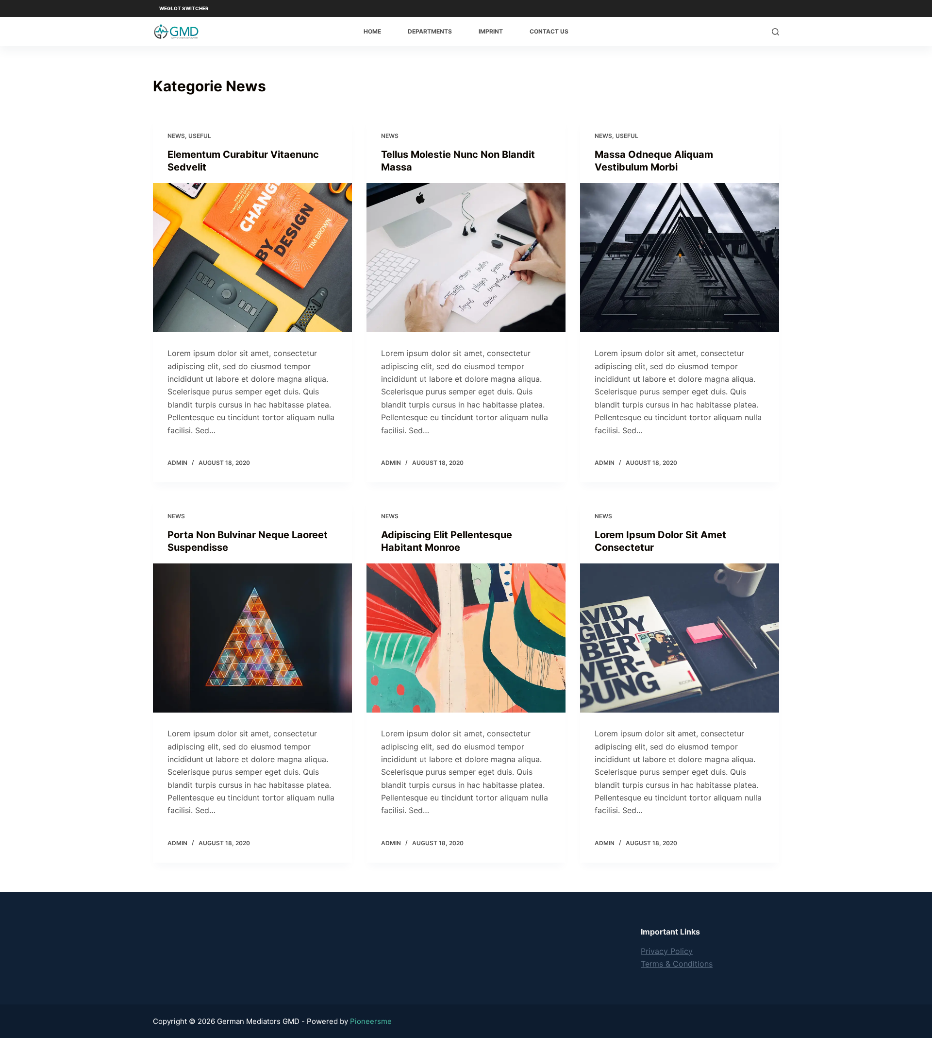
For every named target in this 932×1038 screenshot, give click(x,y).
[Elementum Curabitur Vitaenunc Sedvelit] (252, 258)
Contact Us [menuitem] (549, 31)
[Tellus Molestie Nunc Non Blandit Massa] (466, 258)
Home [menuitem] (372, 31)
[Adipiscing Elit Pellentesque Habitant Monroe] (466, 638)
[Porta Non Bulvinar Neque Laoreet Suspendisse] (252, 638)
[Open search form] (775, 31)
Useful (199, 135)
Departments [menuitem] (430, 31)
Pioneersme (371, 1021)
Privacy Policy (667, 951)
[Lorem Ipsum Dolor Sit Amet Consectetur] (679, 638)
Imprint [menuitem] (491, 31)
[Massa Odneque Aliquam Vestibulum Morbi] (679, 258)
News (176, 135)
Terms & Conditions (677, 964)
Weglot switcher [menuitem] (184, 8)
